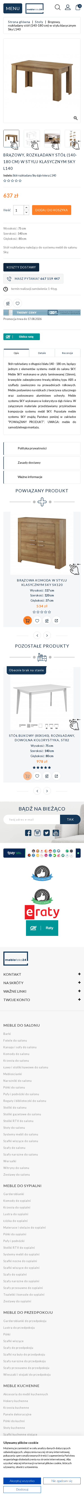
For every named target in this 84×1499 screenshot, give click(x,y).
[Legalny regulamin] (42, 873)
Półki (7, 1334)
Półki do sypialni (14, 1234)
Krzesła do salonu (16, 1060)
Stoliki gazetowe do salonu (22, 1114)
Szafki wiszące (13, 1341)
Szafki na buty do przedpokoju (24, 1354)
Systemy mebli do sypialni (21, 1254)
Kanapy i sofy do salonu (20, 1047)
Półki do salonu (14, 1087)
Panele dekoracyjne (17, 1414)
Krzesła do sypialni (16, 1207)
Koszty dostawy (21, 267)
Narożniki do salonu (17, 1080)
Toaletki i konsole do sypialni (24, 1294)
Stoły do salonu (14, 1127)
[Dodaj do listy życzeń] (17, 303)
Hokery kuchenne (15, 1401)
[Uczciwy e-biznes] (42, 897)
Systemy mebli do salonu (20, 1134)
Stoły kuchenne (14, 1428)
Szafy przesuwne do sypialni (23, 1288)
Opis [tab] (16, 353)
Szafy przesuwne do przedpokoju (26, 1368)
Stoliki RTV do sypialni (19, 1247)
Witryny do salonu (16, 1168)
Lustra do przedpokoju (19, 1327)
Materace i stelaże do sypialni (24, 1227)
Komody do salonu (16, 1054)
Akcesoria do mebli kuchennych (25, 1394)
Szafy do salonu (14, 1148)
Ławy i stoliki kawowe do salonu (25, 1067)
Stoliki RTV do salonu (18, 1121)
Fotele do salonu (15, 1040)
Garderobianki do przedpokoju (25, 1321)
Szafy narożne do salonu (20, 1154)
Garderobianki (13, 1194)
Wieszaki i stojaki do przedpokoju (27, 1374)
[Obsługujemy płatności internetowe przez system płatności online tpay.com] (42, 853)
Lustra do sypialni (15, 1214)
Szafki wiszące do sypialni (21, 1268)
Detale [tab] (42, 353)
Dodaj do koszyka (51, 210)
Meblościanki (12, 1074)
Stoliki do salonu (15, 1107)
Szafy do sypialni (15, 1274)
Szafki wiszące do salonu (20, 1141)
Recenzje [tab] (67, 353)
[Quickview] (56, 620)
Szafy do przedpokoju (18, 1348)
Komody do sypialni (17, 1200)
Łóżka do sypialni (15, 1221)
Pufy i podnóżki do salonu (21, 1094)
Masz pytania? (37, 278)
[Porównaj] (7, 303)
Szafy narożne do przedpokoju (24, 1361)
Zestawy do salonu (16, 1174)
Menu (13, 8)
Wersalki (9, 1161)
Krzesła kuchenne (16, 1407)
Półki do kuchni (14, 1421)
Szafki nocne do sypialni (20, 1261)
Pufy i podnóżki (14, 1241)
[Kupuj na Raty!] (42, 336)
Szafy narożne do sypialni (21, 1281)
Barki (7, 1034)
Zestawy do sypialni (17, 1301)
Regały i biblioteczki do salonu (24, 1101)
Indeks (7, 175)
